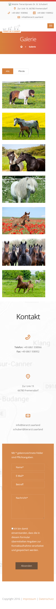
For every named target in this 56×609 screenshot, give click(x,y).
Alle (7, 71)
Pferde (21, 71)
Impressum (29, 599)
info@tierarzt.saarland (32, 17)
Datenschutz (46, 599)
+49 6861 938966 (20, 12)
